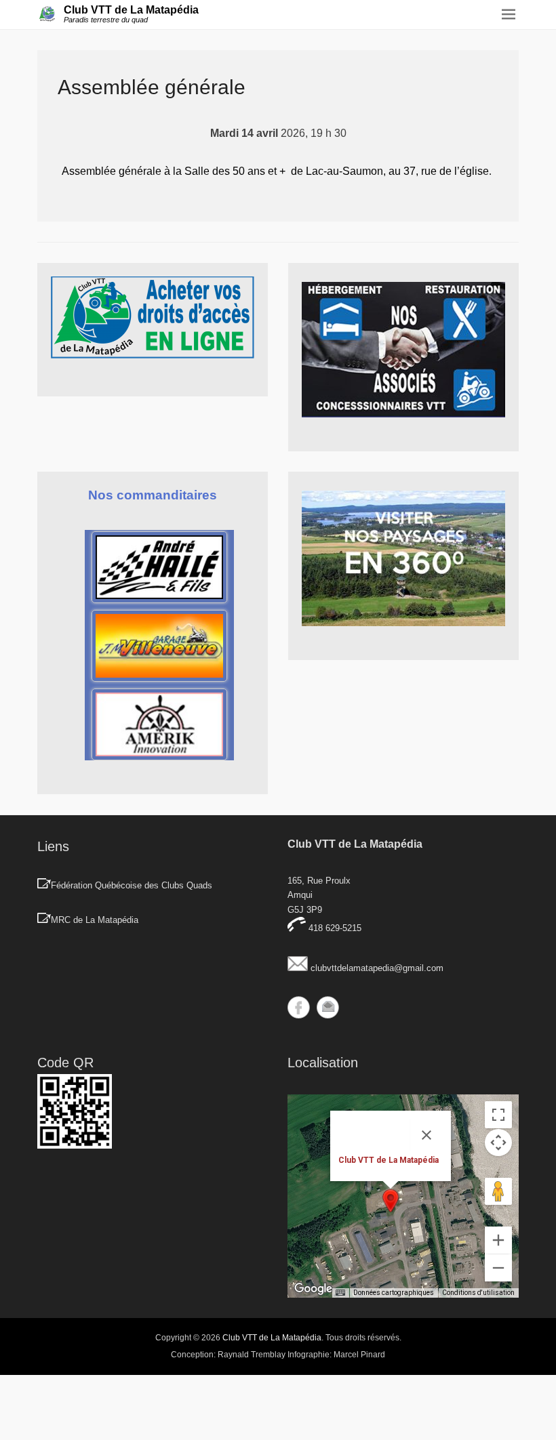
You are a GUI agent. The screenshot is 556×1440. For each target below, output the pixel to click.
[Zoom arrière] (498, 1267)
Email (328, 1007)
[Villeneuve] (159, 646)
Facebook (298, 1007)
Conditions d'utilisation (478, 1292)
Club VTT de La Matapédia (131, 10)
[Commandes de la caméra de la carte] (498, 1142)
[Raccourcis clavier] (340, 1293)
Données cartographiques (393, 1292)
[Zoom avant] (498, 1240)
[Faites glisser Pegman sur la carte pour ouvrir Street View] (498, 1191)
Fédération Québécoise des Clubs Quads (131, 885)
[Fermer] (426, 1135)
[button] (390, 1200)
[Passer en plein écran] (498, 1114)
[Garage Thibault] (159, 724)
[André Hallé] (159, 567)
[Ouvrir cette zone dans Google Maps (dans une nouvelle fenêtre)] (313, 1289)
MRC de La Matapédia (94, 920)
